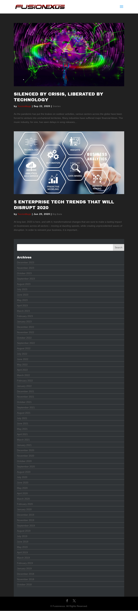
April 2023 (22, 305)
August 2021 (23, 412)
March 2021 (23, 439)
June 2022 (22, 359)
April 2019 (22, 552)
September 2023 (26, 278)
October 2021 (24, 402)
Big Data (57, 214)
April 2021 (22, 434)
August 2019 (23, 530)
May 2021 (22, 429)
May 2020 (22, 488)
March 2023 (23, 311)
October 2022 (24, 337)
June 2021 (22, 423)
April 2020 (22, 493)
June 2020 (22, 482)
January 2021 (24, 445)
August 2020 (23, 472)
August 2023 (23, 284)
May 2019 (22, 547)
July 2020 (22, 477)
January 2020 (24, 509)
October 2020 (24, 461)
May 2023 (22, 300)
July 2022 (22, 353)
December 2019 (25, 514)
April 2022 (22, 369)
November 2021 (25, 396)
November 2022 (25, 332)
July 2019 (22, 536)
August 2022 (23, 348)
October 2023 (24, 273)
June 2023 (22, 294)
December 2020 (25, 450)
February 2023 (25, 316)
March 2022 (23, 375)
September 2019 (26, 525)
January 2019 (24, 568)
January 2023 (24, 321)
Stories (57, 106)
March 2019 (23, 557)
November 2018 (25, 579)
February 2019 (25, 563)
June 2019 (22, 541)
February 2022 (25, 380)
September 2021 (26, 407)
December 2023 (25, 262)
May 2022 (22, 364)
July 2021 (22, 418)
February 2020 (25, 504)
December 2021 (25, 391)
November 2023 (25, 268)
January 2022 (24, 386)
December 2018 (25, 574)
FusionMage (24, 106)
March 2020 (23, 498)
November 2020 (25, 455)
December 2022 (25, 327)
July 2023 (22, 289)
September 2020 (26, 466)
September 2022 (26, 343)
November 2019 (25, 520)
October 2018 (24, 584)
